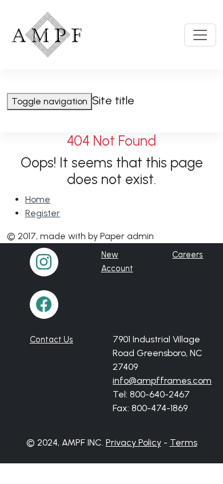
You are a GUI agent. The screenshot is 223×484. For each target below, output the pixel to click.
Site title (113, 100)
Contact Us (51, 339)
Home (37, 199)
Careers (187, 254)
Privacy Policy (133, 442)
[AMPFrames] (48, 35)
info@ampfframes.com (162, 380)
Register (42, 213)
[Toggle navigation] (200, 35)
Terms (183, 442)
